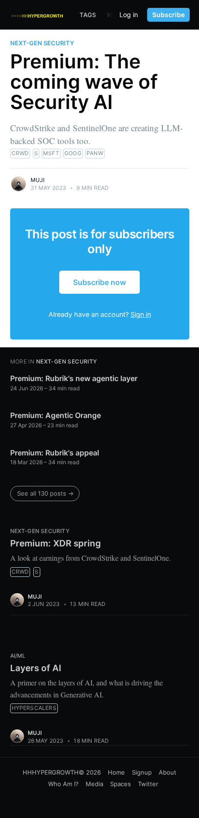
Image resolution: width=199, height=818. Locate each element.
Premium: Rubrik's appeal (54, 452)
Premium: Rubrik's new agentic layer (73, 378)
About (167, 772)
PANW (95, 153)
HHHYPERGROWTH (51, 772)
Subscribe (168, 14)
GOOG (72, 153)
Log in (128, 15)
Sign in (141, 314)
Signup (142, 772)
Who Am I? (63, 784)
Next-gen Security (42, 43)
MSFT (51, 153)
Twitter (148, 784)
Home (116, 772)
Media (94, 784)
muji (38, 179)
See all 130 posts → (45, 493)
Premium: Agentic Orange (55, 415)
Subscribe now (99, 282)
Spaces (120, 784)
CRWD (20, 153)
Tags (88, 14)
